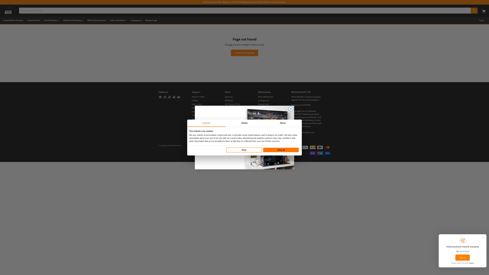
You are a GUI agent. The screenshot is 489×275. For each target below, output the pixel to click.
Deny (244, 150)
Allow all (281, 150)
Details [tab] (244, 123)
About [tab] (283, 123)
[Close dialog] (291, 109)
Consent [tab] (206, 123)
